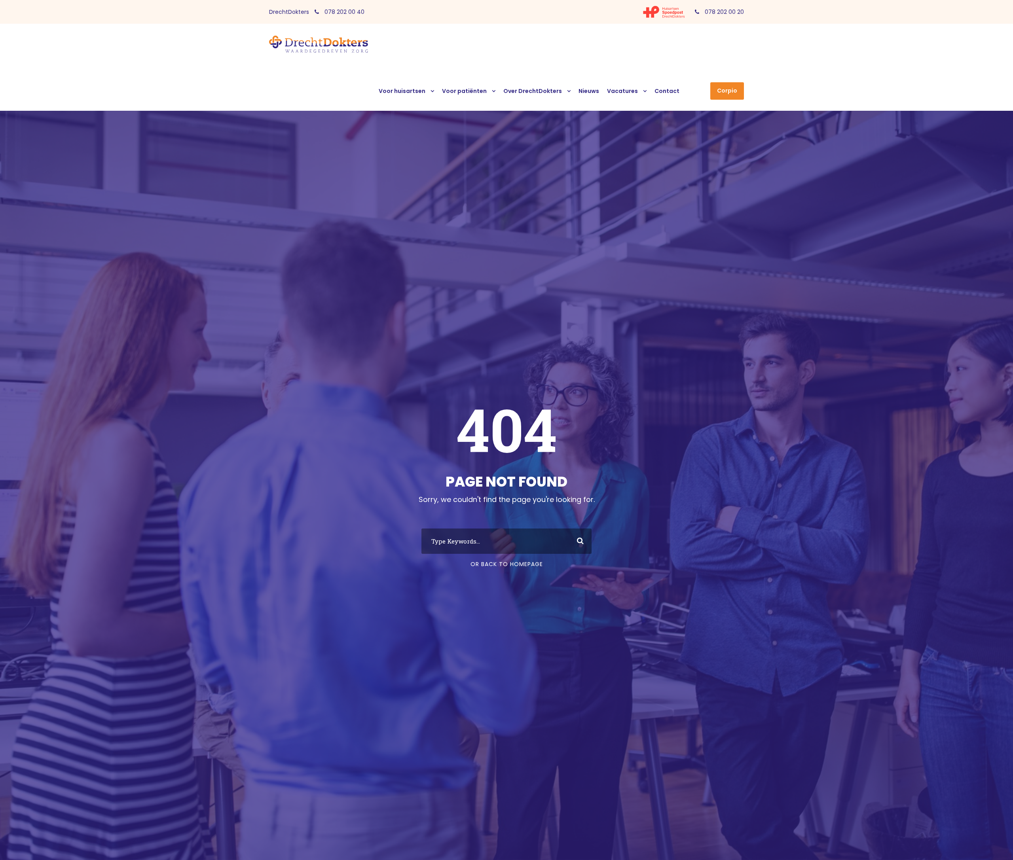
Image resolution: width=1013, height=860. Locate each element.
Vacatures (622, 91)
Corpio (727, 91)
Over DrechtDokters (532, 91)
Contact (666, 91)
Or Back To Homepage (506, 564)
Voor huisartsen (402, 91)
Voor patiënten (464, 91)
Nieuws (589, 91)
